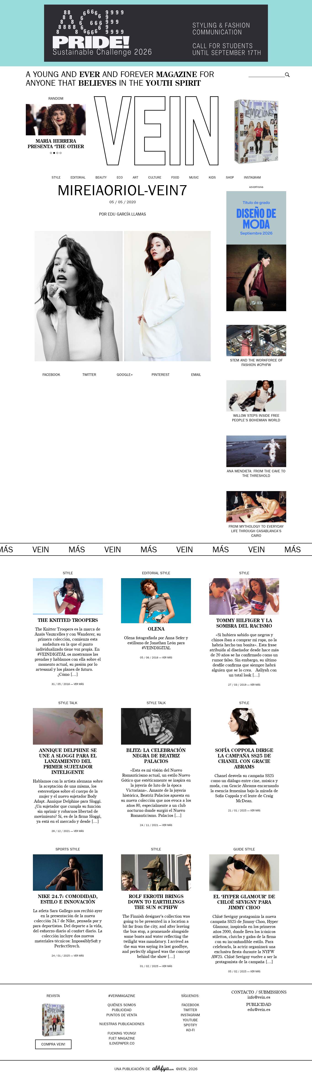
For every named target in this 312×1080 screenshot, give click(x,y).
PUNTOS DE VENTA (121, 1015)
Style (56, 177)
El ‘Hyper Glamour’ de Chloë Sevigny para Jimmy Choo (244, 902)
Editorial (78, 177)
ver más (79, 684)
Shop (230, 177)
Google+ (8, 1077)
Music (194, 177)
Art (135, 177)
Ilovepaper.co (122, 1044)
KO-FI (190, 1030)
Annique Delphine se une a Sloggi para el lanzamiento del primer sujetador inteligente (68, 762)
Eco (120, 177)
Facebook (190, 1005)
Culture (154, 177)
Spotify (190, 1025)
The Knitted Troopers (68, 620)
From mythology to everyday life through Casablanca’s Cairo (256, 531)
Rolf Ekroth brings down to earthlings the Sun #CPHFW (156, 902)
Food (175, 177)
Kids (212, 177)
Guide (238, 850)
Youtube (190, 1020)
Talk (73, 703)
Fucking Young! (122, 1034)
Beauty (101, 177)
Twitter (190, 1010)
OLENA (156, 629)
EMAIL (196, 375)
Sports (62, 850)
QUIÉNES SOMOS (122, 1005)
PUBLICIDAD (122, 1010)
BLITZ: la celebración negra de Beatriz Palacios (156, 756)
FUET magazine (122, 1039)
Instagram (252, 177)
